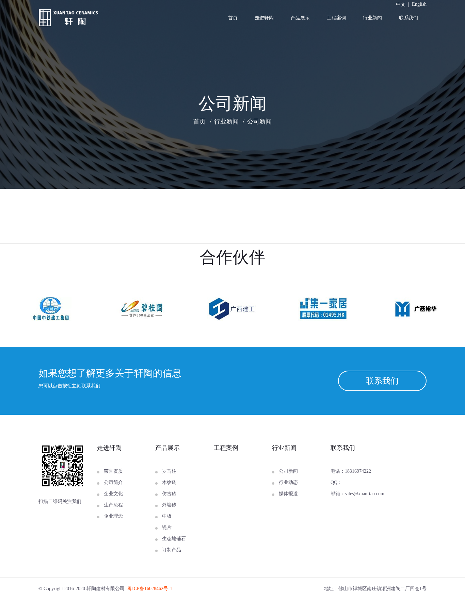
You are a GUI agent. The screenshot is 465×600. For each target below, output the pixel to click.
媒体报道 (288, 493)
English (419, 4)
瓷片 (167, 527)
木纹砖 (169, 482)
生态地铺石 (174, 538)
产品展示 (300, 17)
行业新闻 (372, 17)
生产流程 (113, 504)
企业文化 (113, 493)
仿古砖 (169, 493)
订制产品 (171, 549)
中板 (167, 516)
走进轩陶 (264, 17)
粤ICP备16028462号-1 (149, 588)
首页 (233, 17)
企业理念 (113, 516)
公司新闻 (259, 121)
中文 (400, 4)
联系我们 (408, 17)
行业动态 (288, 482)
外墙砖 (169, 504)
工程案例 (336, 17)
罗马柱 (169, 471)
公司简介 (113, 482)
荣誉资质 (113, 471)
